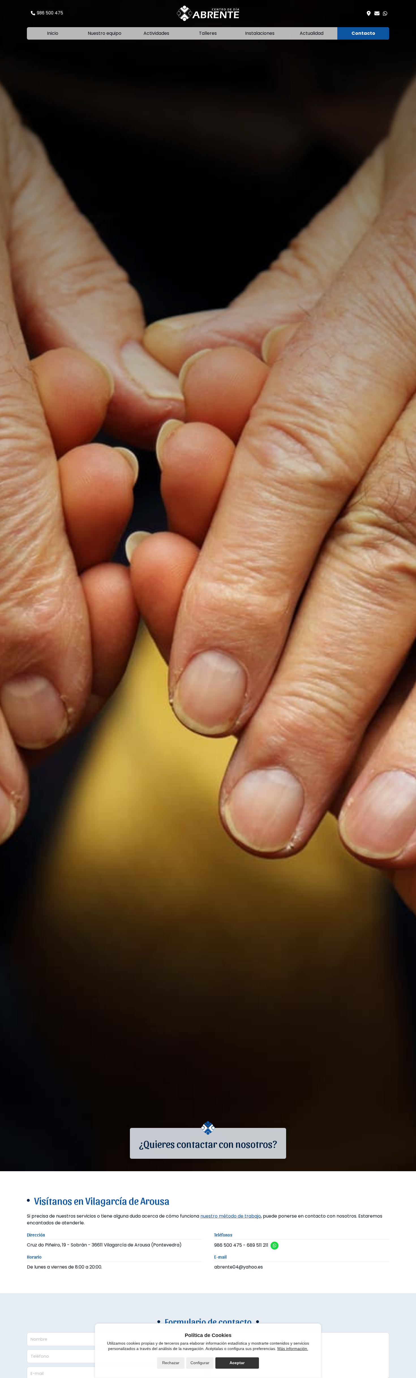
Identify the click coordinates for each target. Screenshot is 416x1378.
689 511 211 (257, 1245)
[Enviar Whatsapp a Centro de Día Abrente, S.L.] (385, 13)
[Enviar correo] (377, 13)
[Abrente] (208, 13)
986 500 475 (228, 1245)
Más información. (292, 1348)
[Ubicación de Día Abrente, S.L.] (369, 13)
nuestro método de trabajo (230, 1216)
